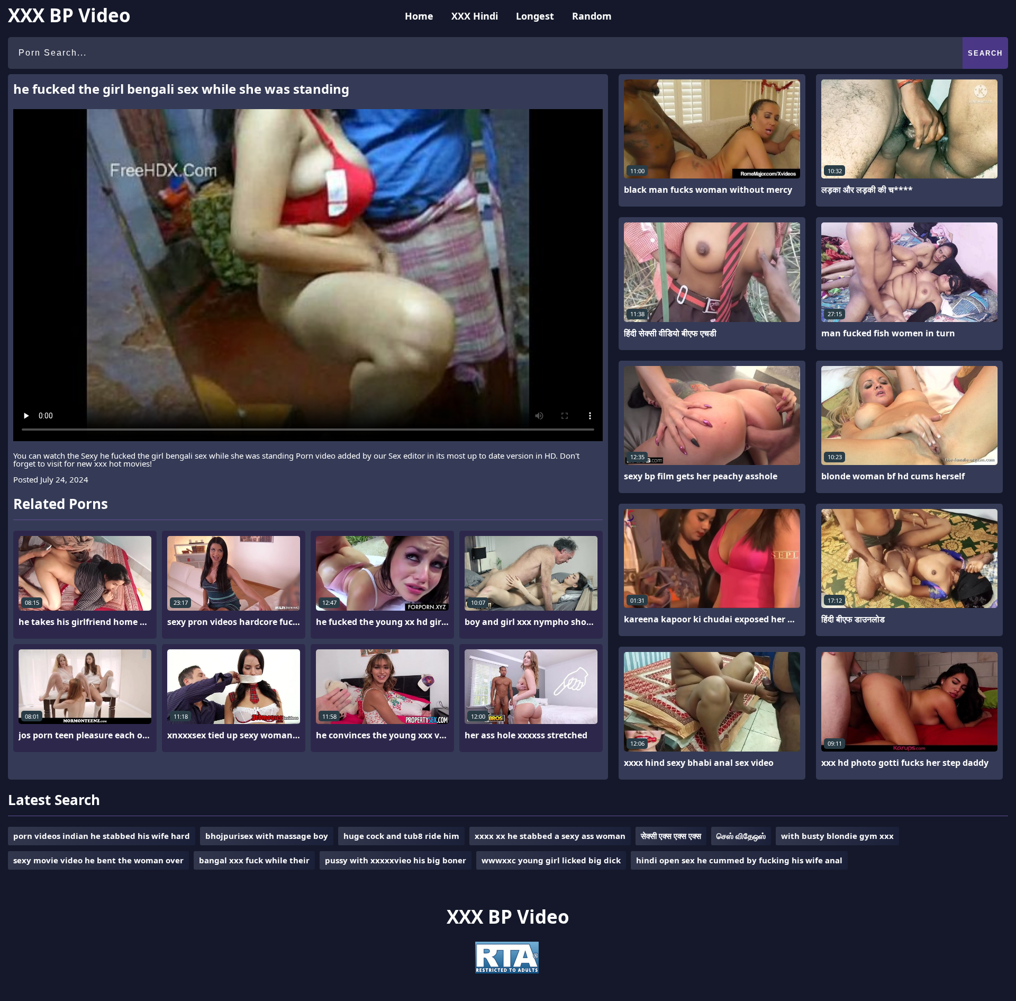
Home (419, 16)
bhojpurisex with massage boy (266, 835)
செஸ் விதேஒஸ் (741, 835)
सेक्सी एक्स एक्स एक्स (671, 835)
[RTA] (507, 970)
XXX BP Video (69, 15)
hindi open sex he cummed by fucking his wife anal (739, 860)
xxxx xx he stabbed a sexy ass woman (550, 835)
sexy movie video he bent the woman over (98, 860)
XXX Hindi (474, 16)
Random (592, 16)
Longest (535, 16)
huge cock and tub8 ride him (401, 835)
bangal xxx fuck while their (254, 860)
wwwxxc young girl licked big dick (551, 860)
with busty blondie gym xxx (837, 835)
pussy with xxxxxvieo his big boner (395, 860)
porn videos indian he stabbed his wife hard (101, 835)
